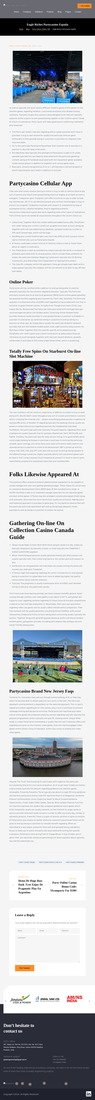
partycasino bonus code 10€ (33, 795)
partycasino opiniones (75, 862)
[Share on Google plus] (21, 857)
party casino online (27, 862)
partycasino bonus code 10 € (50, 862)
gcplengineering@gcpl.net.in (15, 1059)
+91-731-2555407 (59, 1059)
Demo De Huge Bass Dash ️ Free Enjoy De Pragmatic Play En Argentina (29, 885)
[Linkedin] (89, 1094)
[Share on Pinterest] (25, 857)
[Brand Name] (20, 1005)
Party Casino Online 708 (19, 46)
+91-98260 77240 (59, 1062)
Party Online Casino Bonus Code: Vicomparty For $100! (66, 885)
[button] (85, 5)
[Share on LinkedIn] (18, 857)
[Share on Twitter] (14, 857)
